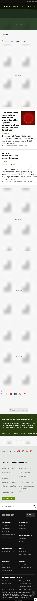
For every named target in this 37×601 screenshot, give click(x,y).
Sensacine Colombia (25, 586)
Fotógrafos (6, 472)
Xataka (4, 525)
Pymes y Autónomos (25, 568)
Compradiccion (7, 570)
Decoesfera (6, 568)
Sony (17, 41)
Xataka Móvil (6, 528)
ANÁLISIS (16, 6)
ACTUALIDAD (6, 6)
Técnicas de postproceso (6, 477)
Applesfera (5, 531)
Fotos (23, 41)
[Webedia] (32, 1)
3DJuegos (22, 525)
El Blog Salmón (24, 565)
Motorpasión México (25, 589)
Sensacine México (25, 584)
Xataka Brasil (6, 584)
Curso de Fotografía (26, 482)
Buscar (34, 506)
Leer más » (13, 143)
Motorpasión (23, 552)
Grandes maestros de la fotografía (26, 487)
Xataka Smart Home (8, 534)
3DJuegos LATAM (24, 581)
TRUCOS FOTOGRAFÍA (29, 6)
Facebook (6, 393)
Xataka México (7, 581)
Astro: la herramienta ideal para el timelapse (10, 156)
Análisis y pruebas (19, 434)
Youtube (10, 393)
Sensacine (22, 539)
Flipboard (24, 393)
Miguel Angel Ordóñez (14, 182)
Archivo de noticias (19, 410)
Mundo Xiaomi (6, 537)
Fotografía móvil (24, 472)
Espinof (21, 541)
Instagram (15, 393)
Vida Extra (22, 528)
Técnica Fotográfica (9, 486)
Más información (7, 599)
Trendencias (6, 565)
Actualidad (6, 133)
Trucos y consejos (25, 468)
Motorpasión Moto (25, 554)
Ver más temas (8, 498)
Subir (29, 515)
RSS (20, 393)
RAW (20, 492)
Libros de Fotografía (9, 482)
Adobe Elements (7, 492)
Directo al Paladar (8, 552)
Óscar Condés (11, 146)
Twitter (1, 393)
